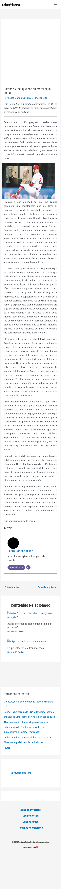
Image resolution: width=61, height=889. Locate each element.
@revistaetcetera (21, 772)
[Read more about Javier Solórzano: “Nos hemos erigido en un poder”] (30, 615)
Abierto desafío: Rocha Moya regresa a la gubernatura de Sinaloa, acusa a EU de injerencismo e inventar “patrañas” (26, 727)
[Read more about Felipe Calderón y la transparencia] (26, 641)
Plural (7, 747)
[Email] (28, 567)
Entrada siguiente (48, 587)
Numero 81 (12, 632)
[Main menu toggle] (55, 4)
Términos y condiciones (30, 827)
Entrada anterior (12, 587)
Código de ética (31, 815)
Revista (21, 632)
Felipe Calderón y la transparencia (26, 648)
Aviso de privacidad (30, 809)
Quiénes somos (30, 821)
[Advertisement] (30, 54)
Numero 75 (12, 652)
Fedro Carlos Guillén (20, 551)
